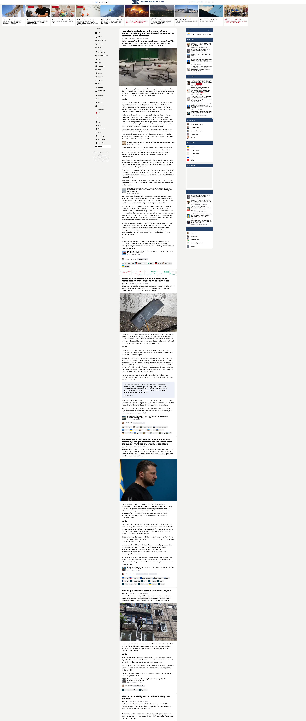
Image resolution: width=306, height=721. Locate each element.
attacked (171, 246)
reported (127, 241)
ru (212, 2)
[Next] (176, 272)
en (209, 2)
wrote (140, 524)
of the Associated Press (139, 95)
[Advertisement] (199, 178)
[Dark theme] (99, 2)
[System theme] (96, 2)
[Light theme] (93, 2)
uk (205, 2)
